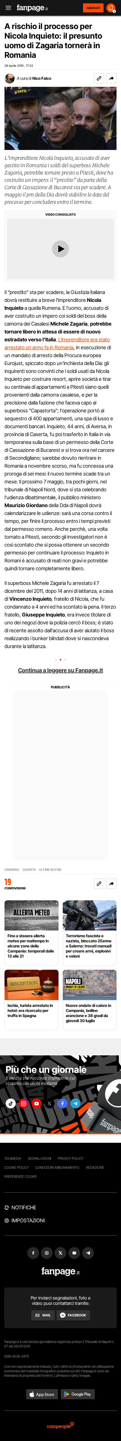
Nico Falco (41, 78)
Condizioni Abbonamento (57, 1167)
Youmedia (12, 1158)
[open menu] (6, 8)
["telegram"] (75, 1103)
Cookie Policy (16, 1167)
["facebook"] (62, 1103)
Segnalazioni (39, 1158)
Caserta (29, 869)
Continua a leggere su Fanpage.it (60, 670)
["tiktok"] (11, 1103)
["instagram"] (24, 1103)
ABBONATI (93, 8)
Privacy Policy (70, 1158)
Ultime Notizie (50, 869)
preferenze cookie (20, 1176)
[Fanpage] (61, 1271)
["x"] (49, 1103)
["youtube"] (37, 1103)
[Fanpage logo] (32, 8)
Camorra (12, 869)
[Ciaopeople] (60, 1426)
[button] (111, 78)
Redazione (95, 1167)
